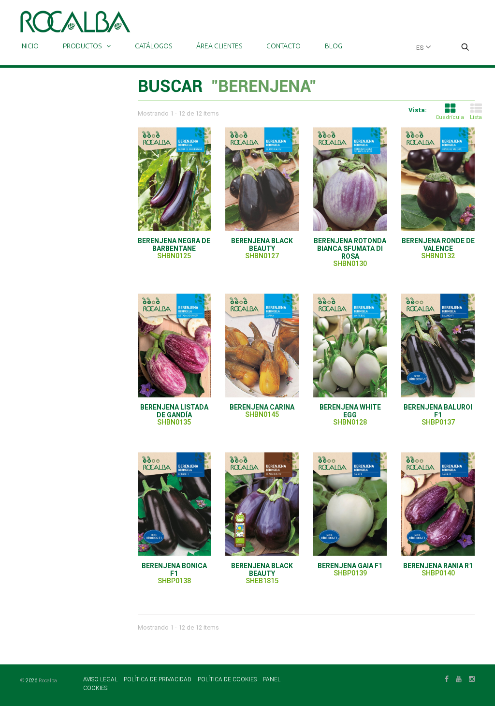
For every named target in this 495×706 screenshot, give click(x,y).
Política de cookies (228, 679)
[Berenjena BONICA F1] (174, 504)
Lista (476, 117)
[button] (465, 48)
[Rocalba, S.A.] (75, 21)
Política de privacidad (158, 679)
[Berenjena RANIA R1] (438, 504)
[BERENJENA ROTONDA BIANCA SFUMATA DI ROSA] (350, 179)
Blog (333, 46)
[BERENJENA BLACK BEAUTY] (262, 179)
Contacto (283, 46)
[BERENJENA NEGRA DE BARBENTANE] (174, 179)
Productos (82, 46)
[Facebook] (447, 678)
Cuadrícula (450, 117)
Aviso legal (101, 679)
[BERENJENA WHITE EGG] (350, 345)
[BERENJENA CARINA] (262, 345)
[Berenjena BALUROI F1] (438, 345)
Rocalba (48, 680)
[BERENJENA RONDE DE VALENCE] (438, 179)
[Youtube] (459, 678)
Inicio (29, 46)
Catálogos (153, 46)
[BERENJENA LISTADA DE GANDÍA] (174, 345)
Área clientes (219, 46)
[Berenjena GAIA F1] (350, 504)
